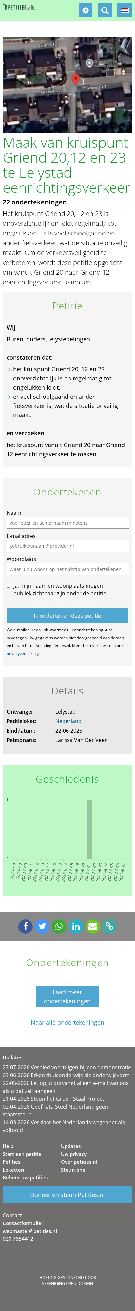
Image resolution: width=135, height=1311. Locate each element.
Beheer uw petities (25, 1177)
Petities (11, 1161)
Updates (71, 1146)
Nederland (68, 721)
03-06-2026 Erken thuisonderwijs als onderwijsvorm (66, 1075)
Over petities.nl (79, 1161)
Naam (14, 512)
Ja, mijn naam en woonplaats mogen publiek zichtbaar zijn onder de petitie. (60, 589)
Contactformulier (23, 1223)
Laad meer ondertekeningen (67, 996)
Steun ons (73, 1169)
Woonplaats (21, 559)
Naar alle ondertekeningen (67, 1022)
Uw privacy (74, 1154)
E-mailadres (21, 536)
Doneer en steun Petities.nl (67, 1195)
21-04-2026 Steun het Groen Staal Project (53, 1098)
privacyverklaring (22, 653)
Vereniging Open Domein (67, 1283)
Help (8, 1146)
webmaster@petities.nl (30, 1231)
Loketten (13, 1169)
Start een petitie (22, 1154)
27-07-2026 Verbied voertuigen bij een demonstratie (67, 1067)
